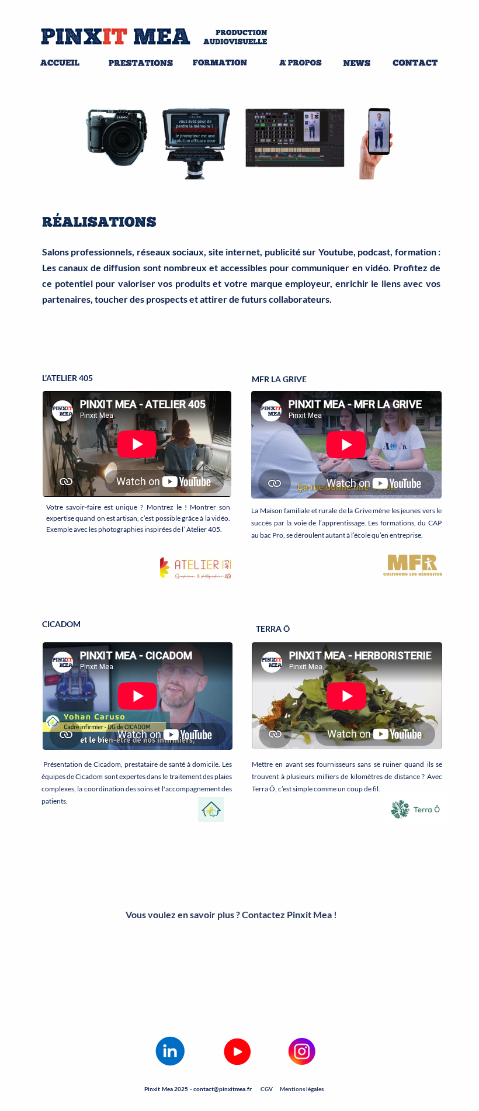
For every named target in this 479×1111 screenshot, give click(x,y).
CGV (267, 1088)
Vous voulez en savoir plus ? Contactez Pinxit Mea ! (231, 914)
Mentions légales (302, 1088)
